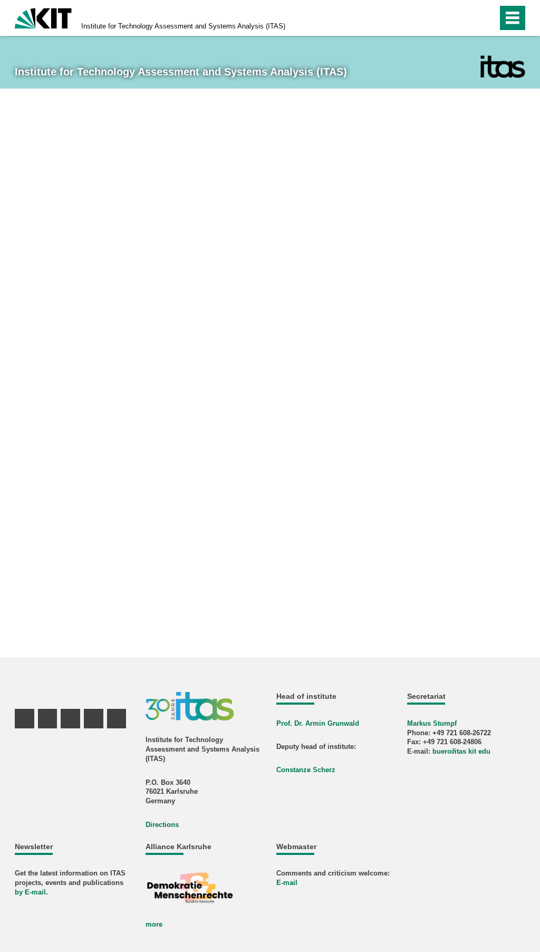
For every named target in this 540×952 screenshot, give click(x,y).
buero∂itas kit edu (461, 751)
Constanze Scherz (305, 770)
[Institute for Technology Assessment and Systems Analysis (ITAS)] (502, 66)
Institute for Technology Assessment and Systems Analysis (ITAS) (183, 26)
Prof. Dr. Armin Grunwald (317, 723)
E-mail (286, 883)
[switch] (467, 18)
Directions (162, 825)
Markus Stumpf (432, 723)
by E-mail (30, 892)
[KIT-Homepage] (43, 17)
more (154, 924)
